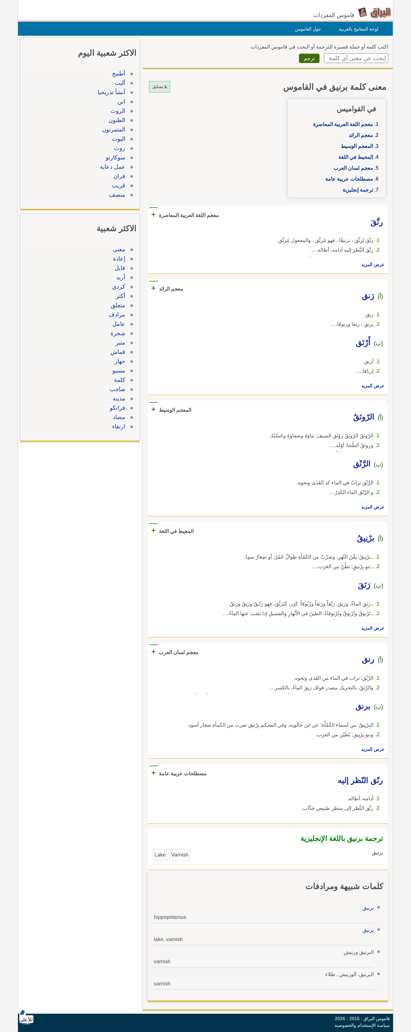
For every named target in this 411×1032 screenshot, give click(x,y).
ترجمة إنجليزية (358, 190)
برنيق (368, 908)
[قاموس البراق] (374, 12)
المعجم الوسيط (357, 146)
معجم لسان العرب (353, 168)
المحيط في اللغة (355, 157)
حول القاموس (308, 28)
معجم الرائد (361, 135)
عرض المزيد (372, 264)
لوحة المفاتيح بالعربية (358, 28)
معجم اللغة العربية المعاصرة (343, 124)
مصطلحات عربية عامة (349, 179)
